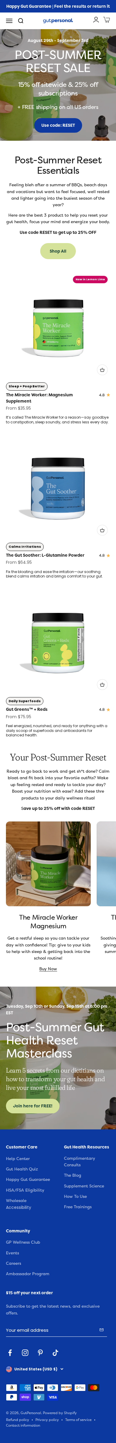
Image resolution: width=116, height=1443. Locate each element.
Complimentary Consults (79, 1161)
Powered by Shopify (60, 1413)
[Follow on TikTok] (55, 1353)
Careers (13, 1263)
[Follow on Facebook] (10, 1353)
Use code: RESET (58, 125)
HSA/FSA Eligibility (25, 1190)
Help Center (18, 1158)
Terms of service (78, 1420)
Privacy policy (47, 1420)
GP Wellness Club (23, 1242)
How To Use (75, 1196)
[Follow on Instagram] (25, 1353)
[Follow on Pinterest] (40, 1353)
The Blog (72, 1175)
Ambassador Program (27, 1273)
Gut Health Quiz (22, 1169)
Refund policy (17, 1420)
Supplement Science (84, 1186)
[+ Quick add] (102, 369)
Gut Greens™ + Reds (27, 709)
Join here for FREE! (32, 1106)
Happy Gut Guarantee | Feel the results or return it (58, 6)
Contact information (23, 1425)
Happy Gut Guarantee (28, 1179)
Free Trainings (78, 1206)
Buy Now (48, 968)
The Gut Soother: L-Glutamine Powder (45, 555)
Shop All (58, 251)
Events (12, 1253)
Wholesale (16, 1200)
